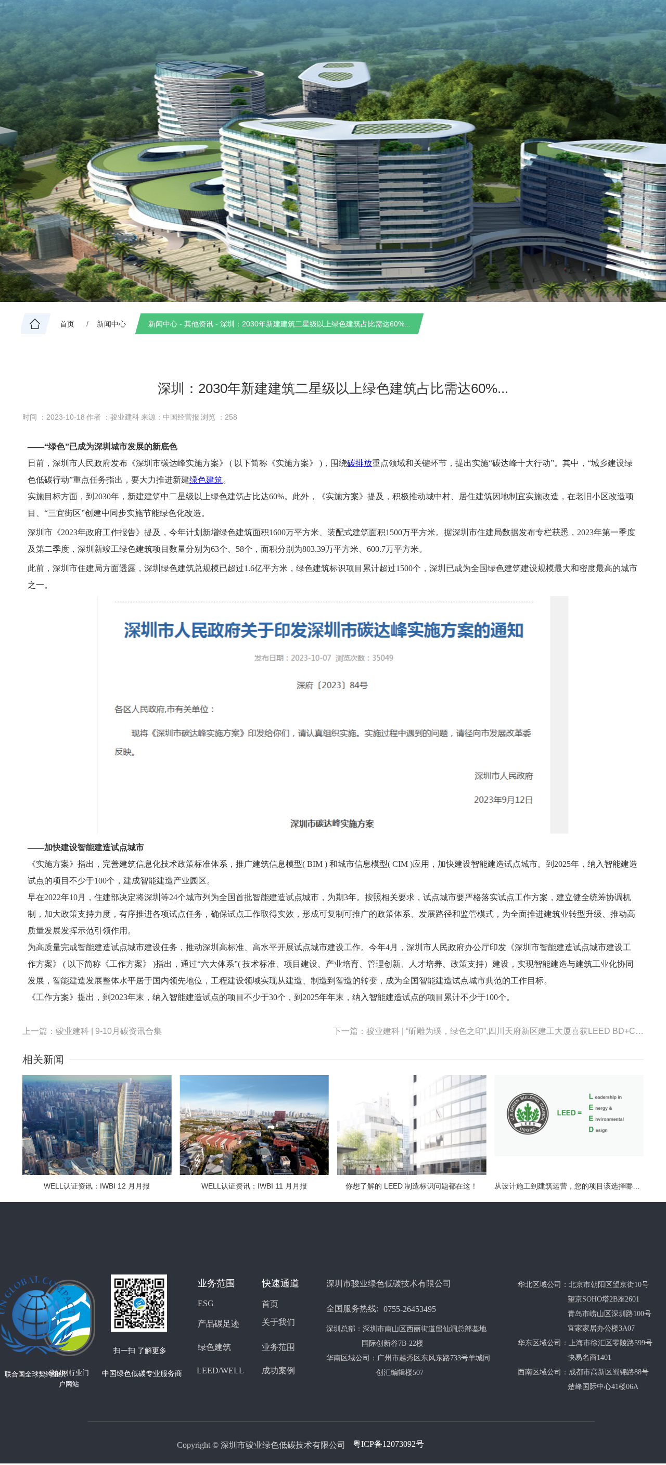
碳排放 (359, 463)
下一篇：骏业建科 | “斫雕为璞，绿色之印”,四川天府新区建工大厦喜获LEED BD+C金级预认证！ (488, 1031)
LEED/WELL (220, 1370)
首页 (270, 1303)
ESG (206, 1303)
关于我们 (278, 1322)
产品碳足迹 (218, 1323)
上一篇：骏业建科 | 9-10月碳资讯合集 (92, 1031)
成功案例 (278, 1370)
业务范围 (278, 1347)
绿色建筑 (206, 479)
